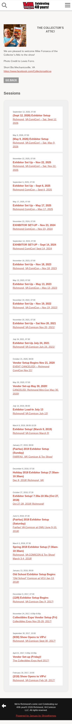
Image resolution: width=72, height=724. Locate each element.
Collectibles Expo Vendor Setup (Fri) (35, 617)
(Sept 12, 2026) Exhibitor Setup (31, 115)
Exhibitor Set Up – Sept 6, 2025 (31, 185)
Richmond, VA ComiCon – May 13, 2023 (35, 287)
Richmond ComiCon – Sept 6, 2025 (32, 189)
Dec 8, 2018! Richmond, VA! (28, 480)
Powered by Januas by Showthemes (36, 715)
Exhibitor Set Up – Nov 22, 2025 (32, 162)
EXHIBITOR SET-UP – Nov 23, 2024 (34, 225)
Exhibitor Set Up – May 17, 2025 (32, 205)
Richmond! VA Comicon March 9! (31, 433)
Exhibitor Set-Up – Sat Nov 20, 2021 (34, 323)
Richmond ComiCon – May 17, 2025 (33, 209)
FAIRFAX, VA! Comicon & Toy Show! (33, 456)
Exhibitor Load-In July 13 (28, 409)
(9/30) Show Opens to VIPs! (29, 637)
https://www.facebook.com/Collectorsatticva (27, 71)
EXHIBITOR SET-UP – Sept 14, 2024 (34, 244)
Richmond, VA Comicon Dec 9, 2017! (33, 601)
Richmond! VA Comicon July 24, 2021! (34, 346)
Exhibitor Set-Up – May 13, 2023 (32, 284)
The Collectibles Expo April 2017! (31, 660)
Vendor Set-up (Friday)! (27, 656)
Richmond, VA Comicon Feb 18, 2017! (34, 680)
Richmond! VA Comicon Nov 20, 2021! (34, 327)
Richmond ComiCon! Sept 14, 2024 (32, 248)
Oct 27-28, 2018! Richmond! (28, 503)
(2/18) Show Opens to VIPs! (29, 676)
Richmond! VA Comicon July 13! (30, 413)
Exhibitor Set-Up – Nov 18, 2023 (32, 264)
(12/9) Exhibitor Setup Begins (30, 597)
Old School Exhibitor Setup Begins (34, 574)
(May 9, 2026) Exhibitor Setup (30, 138)
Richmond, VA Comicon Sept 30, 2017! (34, 640)
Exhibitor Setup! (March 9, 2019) (32, 429)
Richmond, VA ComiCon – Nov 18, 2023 (35, 268)
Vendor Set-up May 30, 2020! (30, 386)
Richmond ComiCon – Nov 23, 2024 (33, 228)
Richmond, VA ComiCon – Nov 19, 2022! (35, 307)
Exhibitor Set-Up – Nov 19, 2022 (32, 303)
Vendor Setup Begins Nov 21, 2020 (34, 362)
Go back (11, 80)
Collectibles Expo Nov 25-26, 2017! (32, 621)
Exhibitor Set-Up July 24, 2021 (31, 343)
